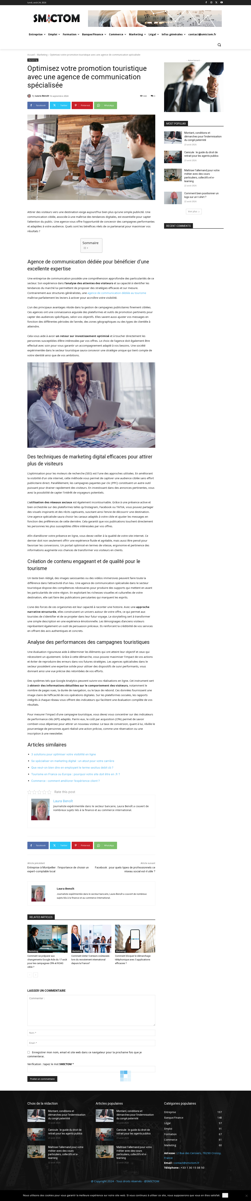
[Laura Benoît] (29, 96)
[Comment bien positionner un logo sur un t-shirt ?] (173, 198)
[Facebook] (206, 3)
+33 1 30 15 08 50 (192, 1167)
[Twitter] (216, 3)
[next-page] (35, 975)
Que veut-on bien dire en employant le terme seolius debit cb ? (72, 767)
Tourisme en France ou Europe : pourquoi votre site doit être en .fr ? (75, 774)
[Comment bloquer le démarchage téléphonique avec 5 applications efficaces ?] (135, 939)
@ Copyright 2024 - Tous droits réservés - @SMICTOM (125, 1181)
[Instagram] (211, 3)
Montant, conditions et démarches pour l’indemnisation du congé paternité (203, 136)
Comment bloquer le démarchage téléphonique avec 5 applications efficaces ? (132, 960)
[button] (219, 44)
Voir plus (192, 211)
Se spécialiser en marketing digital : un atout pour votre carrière (72, 761)
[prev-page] (29, 975)
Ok (225, 1195)
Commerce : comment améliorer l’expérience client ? (65, 781)
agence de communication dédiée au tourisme (116, 293)
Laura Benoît (42, 95)
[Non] (246, 1196)
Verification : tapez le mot (50, 1064)
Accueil (31, 54)
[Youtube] (221, 3)
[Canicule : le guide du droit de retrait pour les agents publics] (173, 157)
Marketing (42, 54)
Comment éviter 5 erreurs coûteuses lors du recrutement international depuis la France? (90, 960)
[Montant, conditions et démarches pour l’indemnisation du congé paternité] (173, 137)
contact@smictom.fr (186, 1163)
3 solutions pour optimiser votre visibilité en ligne (63, 754)
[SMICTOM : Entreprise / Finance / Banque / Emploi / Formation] (56, 18)
